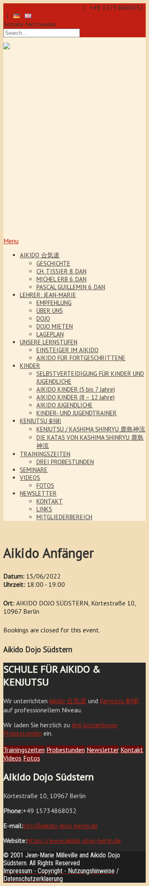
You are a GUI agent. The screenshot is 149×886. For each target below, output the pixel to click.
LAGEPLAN (50, 334)
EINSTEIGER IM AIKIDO (67, 350)
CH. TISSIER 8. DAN (61, 271)
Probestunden (65, 750)
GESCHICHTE (53, 263)
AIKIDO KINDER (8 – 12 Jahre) (75, 397)
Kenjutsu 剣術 (119, 701)
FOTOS (45, 485)
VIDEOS (30, 478)
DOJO (43, 318)
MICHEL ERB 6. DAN (61, 279)
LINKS (44, 509)
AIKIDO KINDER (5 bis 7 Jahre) (75, 389)
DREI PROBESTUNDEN (65, 462)
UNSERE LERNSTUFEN (48, 342)
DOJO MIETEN (54, 326)
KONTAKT (49, 501)
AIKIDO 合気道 (40, 255)
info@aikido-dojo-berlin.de (40, 7)
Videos (12, 758)
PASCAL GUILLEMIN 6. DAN (70, 287)
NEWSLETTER (38, 493)
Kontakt (131, 750)
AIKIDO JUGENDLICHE (64, 405)
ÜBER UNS (49, 311)
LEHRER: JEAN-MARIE (48, 295)
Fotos (31, 758)
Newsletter (103, 750)
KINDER (30, 366)
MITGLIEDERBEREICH (64, 517)
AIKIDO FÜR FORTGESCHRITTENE (80, 358)
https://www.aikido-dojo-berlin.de (74, 840)
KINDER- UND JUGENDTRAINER (76, 413)
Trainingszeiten (24, 750)
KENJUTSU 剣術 (40, 421)
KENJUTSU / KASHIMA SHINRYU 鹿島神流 (90, 429)
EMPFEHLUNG (54, 303)
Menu (11, 241)
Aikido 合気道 (68, 701)
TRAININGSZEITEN (45, 454)
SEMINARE (34, 470)
